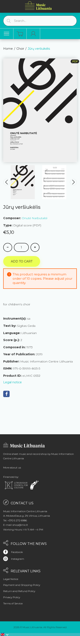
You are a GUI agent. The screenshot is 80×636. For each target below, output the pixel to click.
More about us (12, 467)
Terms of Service (13, 603)
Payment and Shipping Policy (21, 585)
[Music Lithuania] (38, 5)
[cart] (20, 33)
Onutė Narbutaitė (34, 218)
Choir (20, 49)
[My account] (33, 33)
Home (8, 49)
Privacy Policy (11, 597)
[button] (4, 634)
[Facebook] (6, 394)
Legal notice (12, 382)
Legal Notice (10, 579)
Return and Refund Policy (19, 591)
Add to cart (21, 261)
